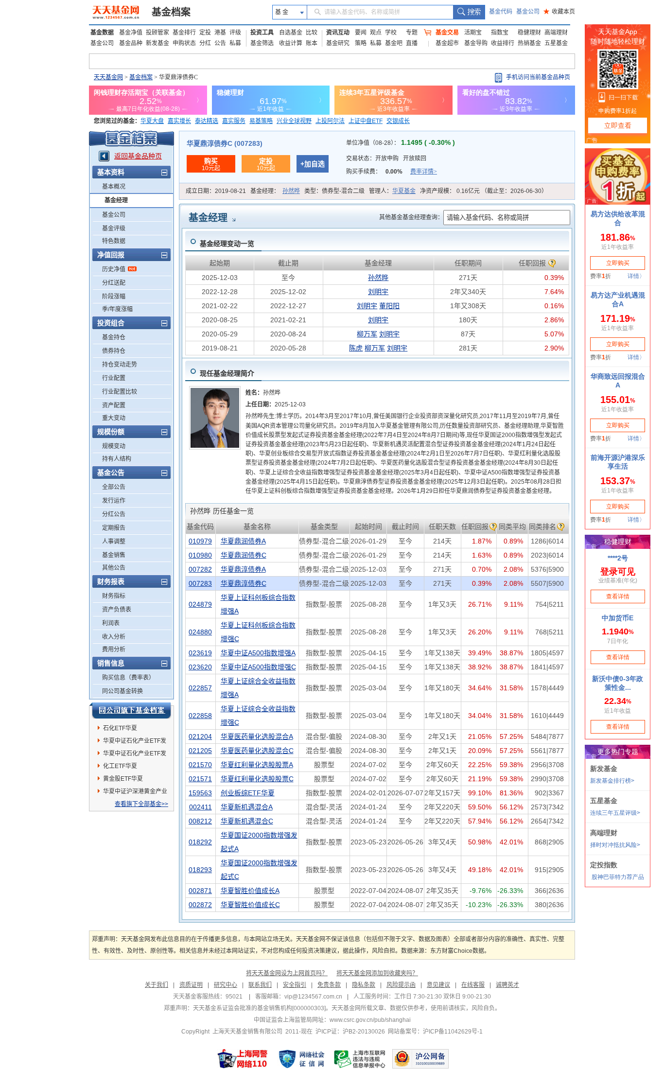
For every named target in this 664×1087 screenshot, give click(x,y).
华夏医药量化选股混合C (257, 750)
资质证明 (191, 985)
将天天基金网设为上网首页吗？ (287, 973)
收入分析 (113, 636)
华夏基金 (404, 191)
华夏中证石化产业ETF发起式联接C (134, 742)
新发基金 (157, 43)
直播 (412, 43)
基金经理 (116, 200)
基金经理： (275, 191)
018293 (200, 870)
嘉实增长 (179, 121)
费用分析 (113, 649)
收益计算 (290, 43)
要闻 (361, 32)
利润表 (111, 623)
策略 (361, 43)
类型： (334, 191)
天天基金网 (108, 77)
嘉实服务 (233, 121)
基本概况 (113, 186)
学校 (391, 32)
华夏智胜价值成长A (250, 890)
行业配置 (113, 378)
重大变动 (113, 418)
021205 (200, 750)
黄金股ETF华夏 (123, 778)
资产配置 (113, 405)
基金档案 (171, 12)
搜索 (469, 12)
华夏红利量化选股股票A (257, 765)
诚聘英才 (507, 985)
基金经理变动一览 (227, 243)
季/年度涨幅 (117, 309)
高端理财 (556, 32)
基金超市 (447, 43)
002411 (200, 807)
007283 (200, 583)
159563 (200, 793)
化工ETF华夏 (120, 766)
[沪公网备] (420, 1059)
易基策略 (261, 121)
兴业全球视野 (294, 121)
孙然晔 (291, 191)
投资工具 (262, 32)
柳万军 (367, 334)
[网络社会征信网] (301, 1059)
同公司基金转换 (122, 691)
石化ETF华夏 (120, 728)
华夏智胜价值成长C (250, 905)
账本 (311, 43)
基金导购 (476, 43)
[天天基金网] (117, 12)
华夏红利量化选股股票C (257, 779)
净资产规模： (483, 191)
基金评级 (113, 228)
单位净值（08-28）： (400, 143)
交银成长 (398, 121)
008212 (200, 821)
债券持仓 (113, 351)
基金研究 (337, 43)
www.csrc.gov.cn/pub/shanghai (370, 1020)
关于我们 (156, 985)
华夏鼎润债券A (243, 541)
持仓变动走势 (119, 364)
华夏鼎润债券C (243, 555)
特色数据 (113, 241)
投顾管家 (157, 32)
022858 (200, 715)
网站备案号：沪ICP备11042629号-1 (435, 1031)
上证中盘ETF (366, 121)
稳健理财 (529, 32)
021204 (200, 736)
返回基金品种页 (138, 156)
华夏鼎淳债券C (243, 583)
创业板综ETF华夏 (248, 793)
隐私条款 (363, 985)
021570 (200, 765)
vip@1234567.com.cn (313, 996)
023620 (200, 667)
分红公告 (113, 514)
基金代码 (500, 11)
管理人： (392, 191)
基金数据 (102, 32)
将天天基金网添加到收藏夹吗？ (377, 973)
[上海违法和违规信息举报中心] (360, 1059)
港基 (220, 32)
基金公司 (528, 11)
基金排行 (184, 32)
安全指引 (294, 985)
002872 (200, 905)
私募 (235, 43)
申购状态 (184, 43)
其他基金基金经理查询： (411, 217)
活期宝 (473, 32)
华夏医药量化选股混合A (257, 736)
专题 (412, 32)
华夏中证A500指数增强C (258, 667)
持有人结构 (116, 459)
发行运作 (113, 500)
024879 (200, 604)
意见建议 (438, 985)
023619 (200, 653)
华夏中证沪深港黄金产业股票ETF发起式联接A (135, 793)
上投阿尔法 (330, 121)
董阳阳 (389, 306)
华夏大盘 (152, 121)
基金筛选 (262, 43)
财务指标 (113, 596)
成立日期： (216, 191)
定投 (205, 32)
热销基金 (529, 43)
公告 (220, 43)
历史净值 (113, 269)
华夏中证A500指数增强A (258, 653)
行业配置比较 (119, 391)
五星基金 (556, 43)
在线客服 (473, 985)
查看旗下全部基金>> (141, 804)
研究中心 (225, 985)
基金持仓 (113, 337)
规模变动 (113, 446)
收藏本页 (559, 11)
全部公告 (113, 487)
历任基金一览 (222, 511)
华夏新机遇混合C (247, 821)
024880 (200, 632)
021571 (200, 779)
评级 (235, 32)
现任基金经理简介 (227, 373)
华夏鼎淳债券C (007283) (224, 143)
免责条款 (329, 985)
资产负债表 (116, 609)
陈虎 (356, 348)
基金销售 (113, 555)
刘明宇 (378, 292)
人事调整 (113, 541)
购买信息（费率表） (128, 677)
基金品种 (130, 43)
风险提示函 (401, 985)
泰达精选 (206, 121)
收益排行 (502, 43)
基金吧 (393, 43)
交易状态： (386, 158)
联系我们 (260, 985)
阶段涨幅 (113, 296)
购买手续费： (391, 171)
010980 (200, 555)
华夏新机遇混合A (247, 807)
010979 (200, 541)
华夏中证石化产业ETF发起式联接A (134, 755)
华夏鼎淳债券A (243, 569)
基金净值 (130, 32)
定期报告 (113, 528)
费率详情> (423, 171)
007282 (200, 569)
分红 (205, 43)
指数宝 (499, 32)
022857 (200, 688)
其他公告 (113, 567)
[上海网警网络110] (242, 1059)
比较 (311, 32)
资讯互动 (337, 32)
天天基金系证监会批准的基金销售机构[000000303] (259, 1008)
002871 (200, 890)
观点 (376, 32)
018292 (200, 842)
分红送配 (113, 283)
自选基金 (290, 32)
